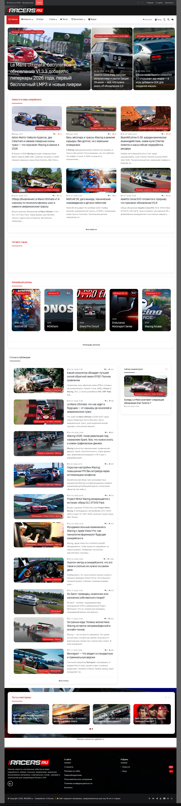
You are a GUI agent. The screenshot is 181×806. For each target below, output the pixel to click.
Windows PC (53, 293)
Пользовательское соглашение (78, 779)
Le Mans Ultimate (45, 211)
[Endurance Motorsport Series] (124, 310)
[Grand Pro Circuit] (91, 310)
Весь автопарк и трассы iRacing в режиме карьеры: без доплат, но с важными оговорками (90, 141)
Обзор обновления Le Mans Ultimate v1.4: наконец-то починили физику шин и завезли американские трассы (36, 203)
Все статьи (64, 681)
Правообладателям (73, 775)
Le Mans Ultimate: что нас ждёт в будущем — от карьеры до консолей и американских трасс (89, 408)
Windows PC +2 (120, 293)
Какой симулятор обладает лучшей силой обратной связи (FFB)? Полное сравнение (89, 377)
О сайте (159, 3)
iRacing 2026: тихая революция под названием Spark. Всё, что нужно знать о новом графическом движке (90, 440)
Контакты (169, 3)
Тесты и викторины (21, 697)
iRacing (30, 153)
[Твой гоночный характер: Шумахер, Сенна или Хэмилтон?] (152, 714)
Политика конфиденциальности (78, 783)
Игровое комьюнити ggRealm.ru (90, 739)
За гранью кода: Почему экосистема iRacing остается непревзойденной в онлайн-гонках (89, 626)
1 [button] (90, 729)
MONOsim (52, 326)
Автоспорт (78, 19)
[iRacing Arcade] (156, 310)
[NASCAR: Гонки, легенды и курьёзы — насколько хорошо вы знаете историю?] (30, 714)
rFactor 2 (107, 388)
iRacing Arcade (153, 326)
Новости (27, 19)
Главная (150, 3)
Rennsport (91, 662)
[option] (91, 59)
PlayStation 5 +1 (22, 293)
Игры (41, 19)
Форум (93, 19)
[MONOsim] (58, 310)
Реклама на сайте (72, 771)
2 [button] (92, 728)
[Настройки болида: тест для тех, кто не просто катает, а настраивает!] (111, 714)
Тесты (65, 19)
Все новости (91, 229)
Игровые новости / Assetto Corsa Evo (153, 36)
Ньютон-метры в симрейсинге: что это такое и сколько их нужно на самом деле (89, 566)
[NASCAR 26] (26, 310)
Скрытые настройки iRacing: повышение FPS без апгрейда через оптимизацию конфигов (88, 471)
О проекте (68, 767)
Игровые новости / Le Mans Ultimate (27, 32)
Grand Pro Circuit (89, 326)
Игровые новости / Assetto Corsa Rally (111, 36)
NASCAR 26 (20, 326)
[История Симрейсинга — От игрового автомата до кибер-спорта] (71, 714)
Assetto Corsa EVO (146, 208)
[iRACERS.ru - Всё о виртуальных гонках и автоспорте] (25, 10)
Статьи (52, 19)
